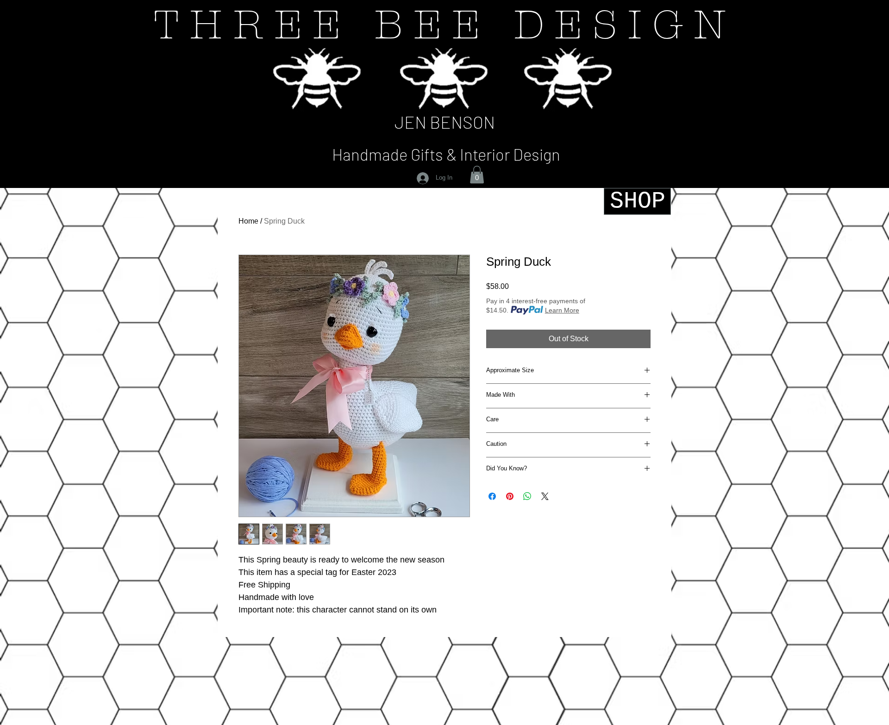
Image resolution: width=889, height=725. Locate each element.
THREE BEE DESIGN (444, 25)
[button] (477, 174)
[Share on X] (545, 496)
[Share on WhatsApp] (527, 496)
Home (248, 221)
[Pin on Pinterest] (509, 496)
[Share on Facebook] (492, 496)
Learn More (562, 310)
